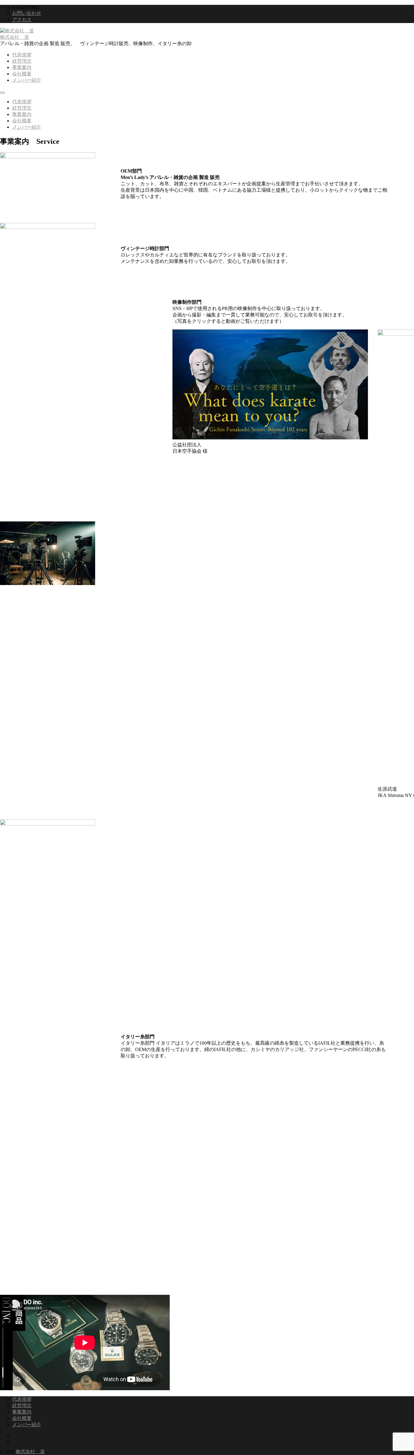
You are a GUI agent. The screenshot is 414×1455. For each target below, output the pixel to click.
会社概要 (22, 73)
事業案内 (22, 67)
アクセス (22, 19)
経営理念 (22, 61)
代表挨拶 (22, 54)
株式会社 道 (14, 37)
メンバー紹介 (26, 80)
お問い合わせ (26, 13)
